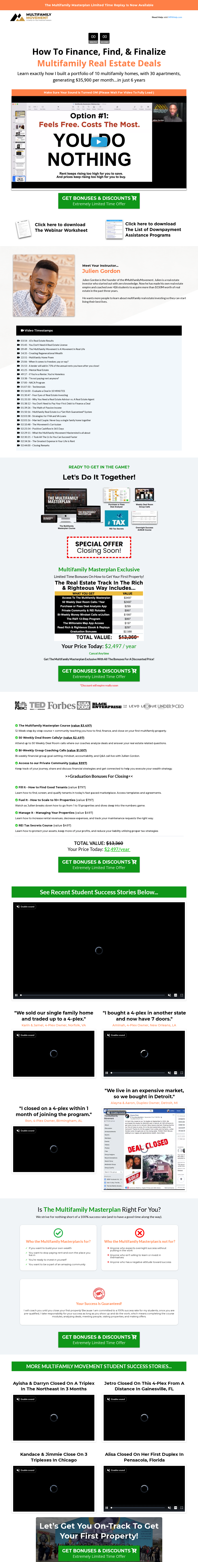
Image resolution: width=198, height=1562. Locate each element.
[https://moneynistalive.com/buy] (99, 508)
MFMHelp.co (174, 17)
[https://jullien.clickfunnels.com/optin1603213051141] (144, 229)
